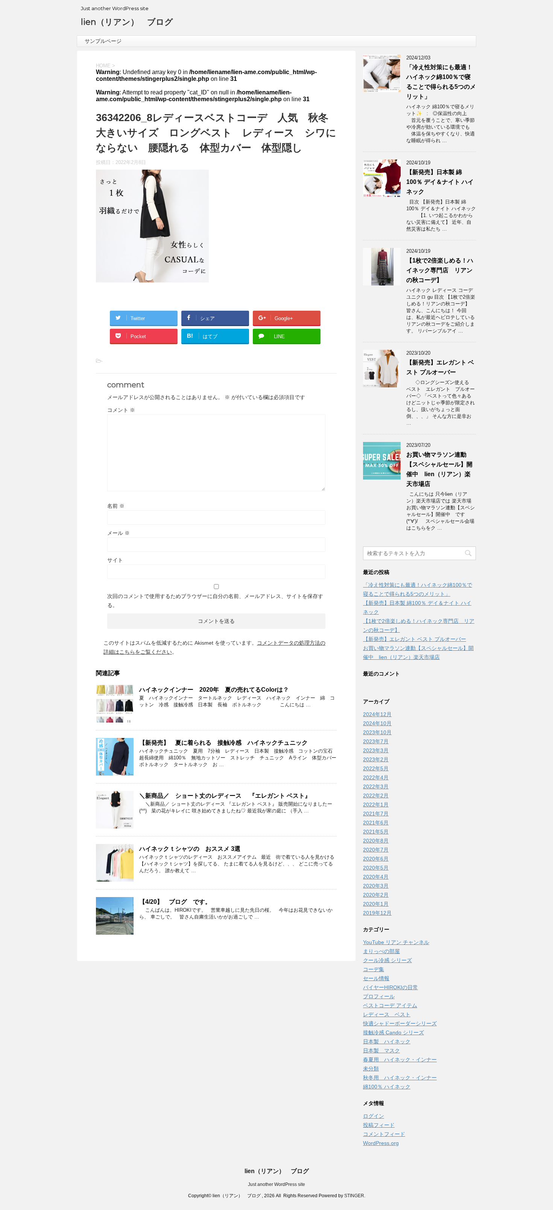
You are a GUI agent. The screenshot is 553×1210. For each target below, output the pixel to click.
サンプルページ (103, 41)
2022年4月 (376, 777)
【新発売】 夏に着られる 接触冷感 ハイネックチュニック (223, 742)
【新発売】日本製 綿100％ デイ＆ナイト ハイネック (440, 182)
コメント (121, 410)
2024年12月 (377, 714)
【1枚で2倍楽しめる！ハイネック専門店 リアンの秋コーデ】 (439, 270)
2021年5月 (376, 832)
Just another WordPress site (276, 1184)
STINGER (354, 1195)
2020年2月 (376, 895)
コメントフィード (384, 1134)
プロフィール (379, 996)
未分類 (371, 1069)
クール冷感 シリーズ (387, 960)
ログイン (373, 1116)
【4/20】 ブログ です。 (175, 902)
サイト (115, 560)
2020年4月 (376, 877)
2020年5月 (376, 868)
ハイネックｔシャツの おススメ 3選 (189, 849)
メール (118, 533)
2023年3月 (376, 750)
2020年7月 (376, 850)
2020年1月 (376, 904)
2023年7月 (376, 741)
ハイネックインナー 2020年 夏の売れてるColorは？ (214, 689)
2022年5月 (376, 768)
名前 (116, 506)
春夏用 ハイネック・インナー (400, 1060)
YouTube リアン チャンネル (396, 942)
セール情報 (376, 978)
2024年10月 (377, 723)
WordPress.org (381, 1143)
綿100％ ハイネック (386, 1087)
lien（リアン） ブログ (127, 22)
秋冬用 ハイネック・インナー (400, 1078)
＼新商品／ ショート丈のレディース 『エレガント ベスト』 (225, 795)
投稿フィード (379, 1125)
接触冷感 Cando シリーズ (393, 1032)
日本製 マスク (381, 1051)
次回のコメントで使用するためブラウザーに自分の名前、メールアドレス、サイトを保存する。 (215, 600)
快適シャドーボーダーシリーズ (400, 1023)
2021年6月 (376, 823)
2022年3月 (376, 786)
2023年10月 (377, 732)
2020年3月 (376, 886)
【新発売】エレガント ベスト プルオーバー (414, 639)
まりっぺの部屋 (381, 951)
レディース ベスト (386, 1014)
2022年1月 (376, 805)
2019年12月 (377, 913)
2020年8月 (376, 841)
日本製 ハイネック (386, 1041)
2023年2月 (376, 759)
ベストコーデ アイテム (390, 1005)
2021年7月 (376, 814)
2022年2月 (376, 795)
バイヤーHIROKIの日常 (390, 987)
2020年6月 (376, 859)
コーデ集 (373, 969)
